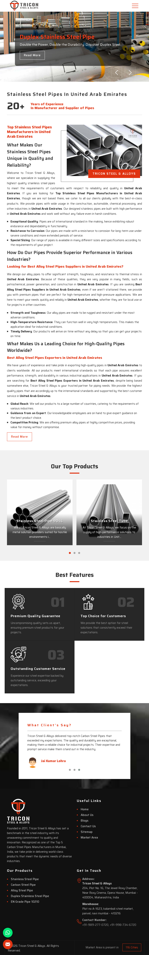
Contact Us (88, 826)
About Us (87, 815)
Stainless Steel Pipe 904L (39, 521)
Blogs (84, 820)
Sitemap (87, 832)
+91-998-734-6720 (123, 925)
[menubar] (136, 6)
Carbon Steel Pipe (23, 884)
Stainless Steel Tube (109, 521)
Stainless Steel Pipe (25, 879)
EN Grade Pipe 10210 (25, 901)
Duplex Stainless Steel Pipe (30, 896)
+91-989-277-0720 (95, 925)
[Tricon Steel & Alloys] (18, 6)
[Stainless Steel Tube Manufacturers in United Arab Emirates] (109, 512)
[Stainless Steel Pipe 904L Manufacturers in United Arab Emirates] (40, 512)
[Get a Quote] (8, 944)
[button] (70, 553)
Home (85, 809)
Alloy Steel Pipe (22, 890)
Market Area (89, 837)
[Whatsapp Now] (8, 932)
